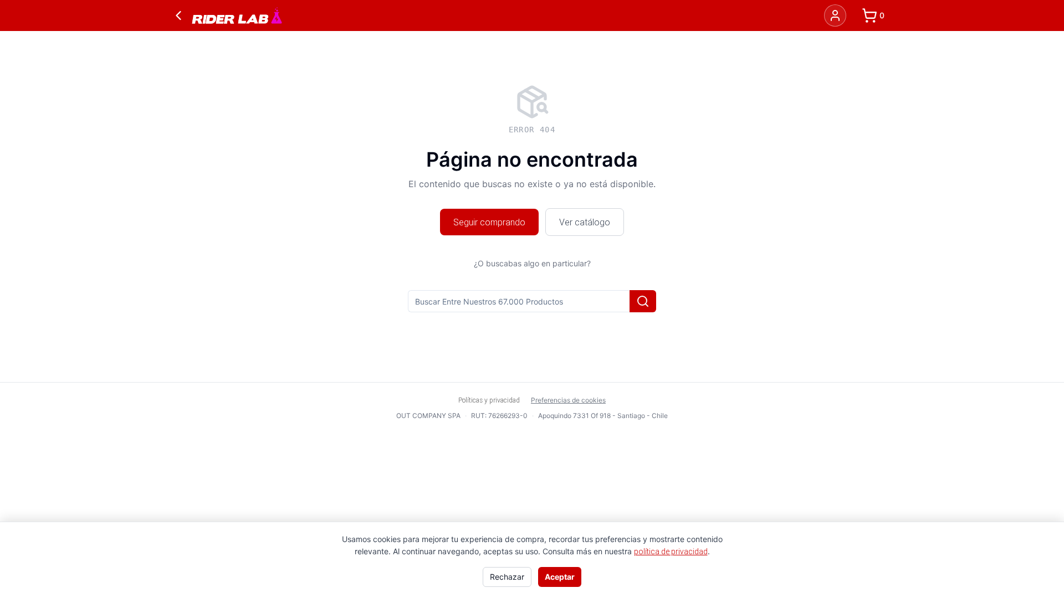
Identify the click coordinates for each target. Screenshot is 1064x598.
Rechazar (507, 576)
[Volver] (178, 15)
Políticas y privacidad (489, 400)
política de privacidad (671, 551)
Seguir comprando (489, 222)
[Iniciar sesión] (835, 15)
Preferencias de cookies (568, 400)
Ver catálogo (584, 222)
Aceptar (560, 576)
